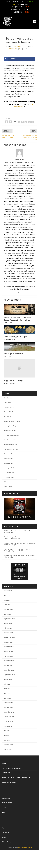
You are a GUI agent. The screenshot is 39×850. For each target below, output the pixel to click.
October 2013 (8, 745)
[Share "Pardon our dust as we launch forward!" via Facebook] (6, 122)
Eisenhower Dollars (13, 435)
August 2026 (8, 591)
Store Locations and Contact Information (16, 777)
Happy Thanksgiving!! (13, 380)
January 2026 (8, 609)
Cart (3, 812)
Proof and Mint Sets (10, 440)
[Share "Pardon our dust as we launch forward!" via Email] (10, 122)
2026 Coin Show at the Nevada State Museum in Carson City (17, 319)
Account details (7, 803)
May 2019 (7, 740)
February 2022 (8, 656)
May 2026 (7, 605)
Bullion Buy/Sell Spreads (12, 421)
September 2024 (9, 619)
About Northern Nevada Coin (11, 768)
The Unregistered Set (11, 449)
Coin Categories (9, 407)
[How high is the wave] (19, 346)
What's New (13, 49)
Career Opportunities (9, 782)
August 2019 (8, 726)
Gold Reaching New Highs (15, 337)
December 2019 (9, 712)
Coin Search (8, 398)
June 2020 (7, 689)
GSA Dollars (7, 416)
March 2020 (7, 698)
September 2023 (9, 637)
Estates (6, 482)
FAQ (3, 828)
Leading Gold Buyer (10, 468)
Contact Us (5, 833)
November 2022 (9, 651)
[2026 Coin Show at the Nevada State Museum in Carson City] (19, 309)
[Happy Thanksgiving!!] (19, 368)
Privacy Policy (6, 842)
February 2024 (8, 628)
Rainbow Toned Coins (11, 444)
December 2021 (9, 661)
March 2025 (7, 614)
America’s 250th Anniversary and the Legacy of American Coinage (19, 544)
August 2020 (8, 679)
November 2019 (9, 717)
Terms (4, 837)
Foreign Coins (8, 458)
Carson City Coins (10, 412)
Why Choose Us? (9, 477)
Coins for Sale (6, 773)
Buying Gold (10, 472)
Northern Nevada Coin (25, 847)
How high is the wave (13, 353)
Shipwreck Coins (9, 454)
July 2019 (7, 731)
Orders (4, 807)
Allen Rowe (17, 46)
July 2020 (7, 684)
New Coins (7, 402)
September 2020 (9, 675)
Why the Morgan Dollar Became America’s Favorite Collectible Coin (18, 537)
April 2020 (7, 693)
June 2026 (7, 600)
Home (4, 763)
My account (6, 798)
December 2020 (9, 670)
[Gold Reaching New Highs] (19, 329)
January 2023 (8, 642)
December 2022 (9, 647)
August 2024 (8, 623)
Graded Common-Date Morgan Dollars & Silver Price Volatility (19, 556)
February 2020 (8, 703)
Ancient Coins (8, 463)
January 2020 (8, 707)
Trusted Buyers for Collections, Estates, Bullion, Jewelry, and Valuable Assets (17, 550)
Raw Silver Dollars (10, 430)
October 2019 (8, 721)
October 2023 (8, 633)
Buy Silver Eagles (12, 426)
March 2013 (7, 749)
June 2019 (7, 735)
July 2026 (7, 595)
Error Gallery (8, 486)
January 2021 (8, 665)
